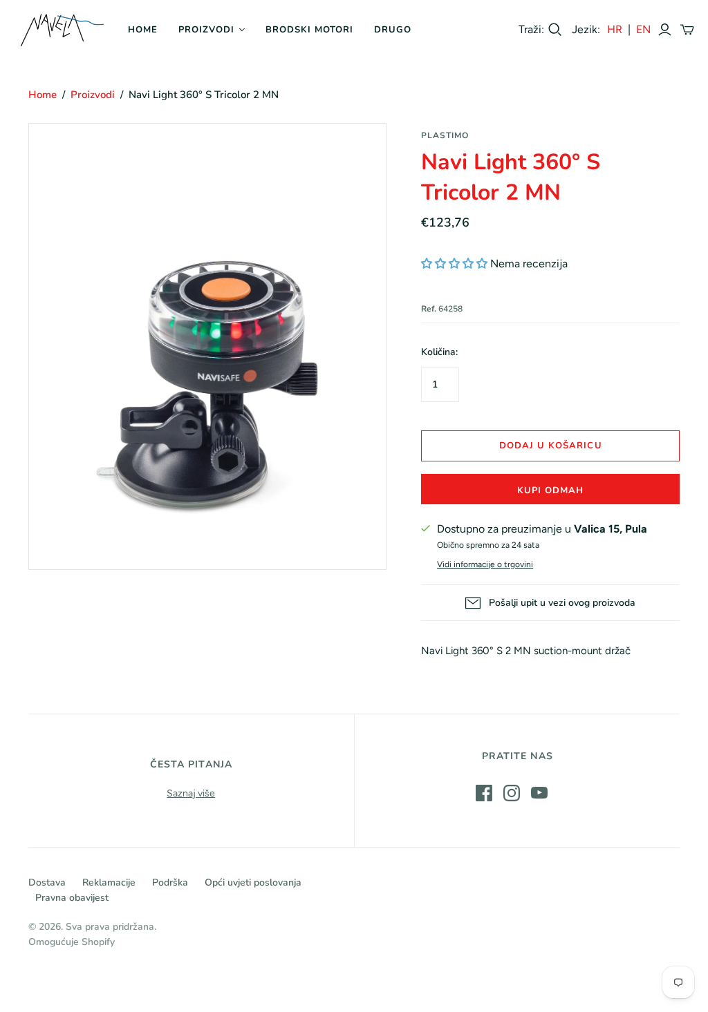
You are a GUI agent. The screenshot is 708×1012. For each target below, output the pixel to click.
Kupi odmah (550, 490)
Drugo (392, 29)
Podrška (170, 882)
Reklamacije (109, 882)
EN (643, 29)
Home (143, 29)
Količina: (439, 352)
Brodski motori (310, 29)
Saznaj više (191, 793)
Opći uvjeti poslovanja (253, 882)
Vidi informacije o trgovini (485, 564)
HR (614, 29)
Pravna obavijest (72, 897)
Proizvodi (206, 29)
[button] (454, 263)
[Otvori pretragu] (555, 30)
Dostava (47, 882)
